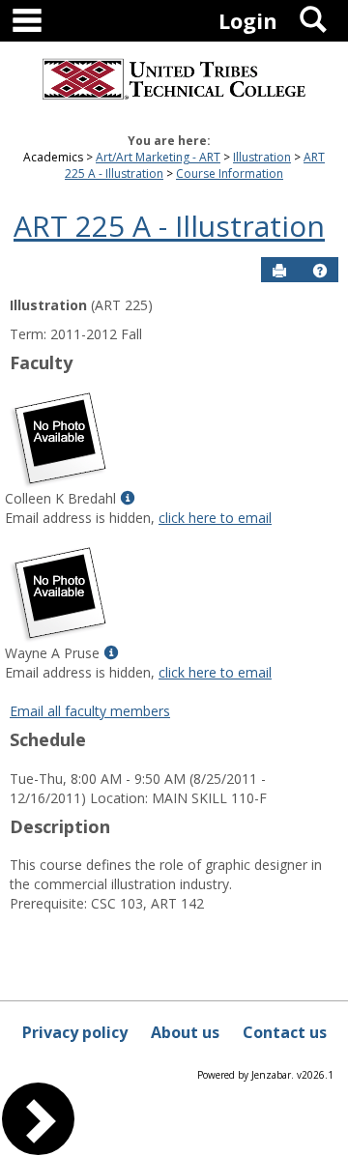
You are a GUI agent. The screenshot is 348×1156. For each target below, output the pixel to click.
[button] (320, 270)
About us (185, 1032)
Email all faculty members (90, 711)
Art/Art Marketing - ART (158, 157)
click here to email (215, 517)
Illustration (262, 157)
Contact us (285, 1032)
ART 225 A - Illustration (169, 226)
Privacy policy (75, 1032)
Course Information (229, 173)
